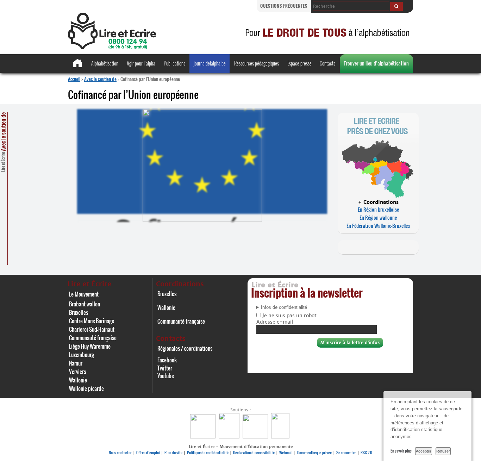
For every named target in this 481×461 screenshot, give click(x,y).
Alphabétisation (104, 63)
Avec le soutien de (100, 78)
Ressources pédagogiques (256, 63)
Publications (174, 63)
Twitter (164, 368)
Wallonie (78, 380)
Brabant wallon (84, 304)
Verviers (77, 371)
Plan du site (173, 452)
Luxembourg (81, 355)
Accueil (74, 78)
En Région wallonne (378, 217)
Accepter (423, 451)
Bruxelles (78, 312)
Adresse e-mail (274, 322)
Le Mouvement (84, 294)
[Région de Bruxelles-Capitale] (230, 437)
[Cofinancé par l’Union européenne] (256, 437)
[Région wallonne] (281, 437)
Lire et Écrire (3, 142)
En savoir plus (401, 451)
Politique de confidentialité (208, 452)
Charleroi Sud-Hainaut (91, 329)
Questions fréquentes (283, 6)
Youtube (165, 376)
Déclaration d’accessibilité (254, 452)
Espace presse (299, 63)
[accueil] (112, 47)
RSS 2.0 (366, 452)
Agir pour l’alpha (141, 63)
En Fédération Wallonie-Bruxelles (378, 225)
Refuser (443, 451)
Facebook (167, 360)
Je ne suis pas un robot (289, 315)
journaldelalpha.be (210, 63)
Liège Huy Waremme (90, 346)
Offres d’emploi (148, 452)
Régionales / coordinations (184, 348)
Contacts (327, 63)
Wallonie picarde (86, 388)
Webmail (286, 452)
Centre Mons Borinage (91, 321)
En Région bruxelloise (378, 209)
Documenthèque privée (314, 452)
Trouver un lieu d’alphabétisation (376, 63)
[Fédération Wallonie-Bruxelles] (203, 437)
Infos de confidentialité (284, 307)
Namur (75, 363)
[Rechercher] (396, 6)
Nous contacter (120, 452)
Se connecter (346, 452)
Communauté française (93, 338)
